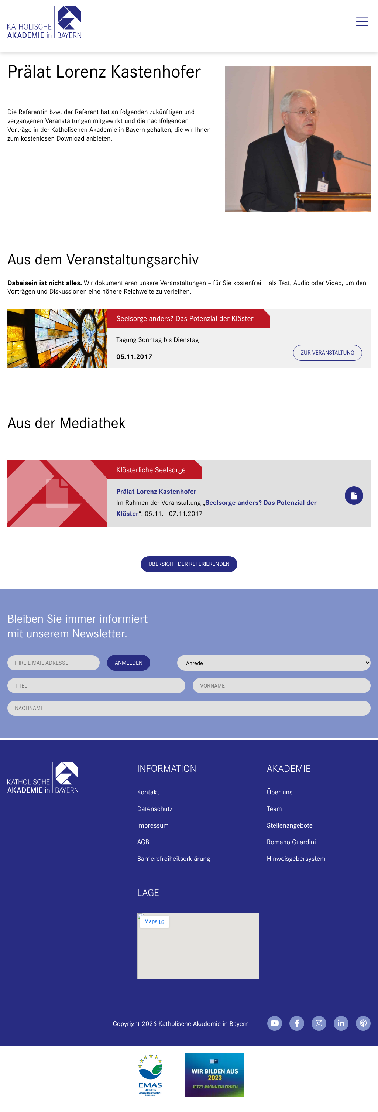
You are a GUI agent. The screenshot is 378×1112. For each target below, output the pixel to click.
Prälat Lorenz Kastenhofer (156, 491)
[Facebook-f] (296, 1023)
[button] (362, 21)
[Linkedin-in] (341, 1023)
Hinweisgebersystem (296, 858)
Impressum (153, 824)
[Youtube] (274, 1023)
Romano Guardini (291, 841)
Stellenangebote (290, 824)
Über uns (280, 791)
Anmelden (128, 662)
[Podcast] (363, 1023)
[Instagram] (319, 1023)
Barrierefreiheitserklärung (173, 858)
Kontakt (148, 791)
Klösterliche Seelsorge (151, 470)
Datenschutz (154, 808)
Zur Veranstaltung (327, 352)
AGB (143, 841)
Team (274, 808)
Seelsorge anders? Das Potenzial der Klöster (185, 318)
